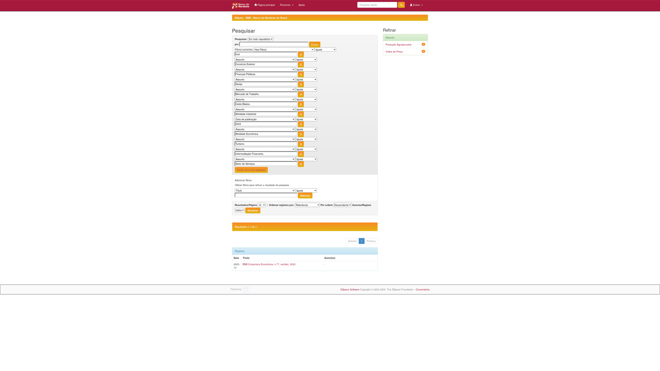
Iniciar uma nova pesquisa (251, 170)
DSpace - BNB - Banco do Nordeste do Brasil (261, 17)
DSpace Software (349, 289)
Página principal (266, 5)
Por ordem (327, 205)
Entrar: (416, 5)
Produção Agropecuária (398, 44)
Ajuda (302, 5)
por (237, 44)
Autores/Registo (361, 205)
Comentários (423, 289)
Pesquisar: (241, 39)
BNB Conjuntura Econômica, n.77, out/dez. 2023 (269, 264)
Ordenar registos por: (281, 205)
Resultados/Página (246, 205)
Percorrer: (286, 5)
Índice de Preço (394, 51)
